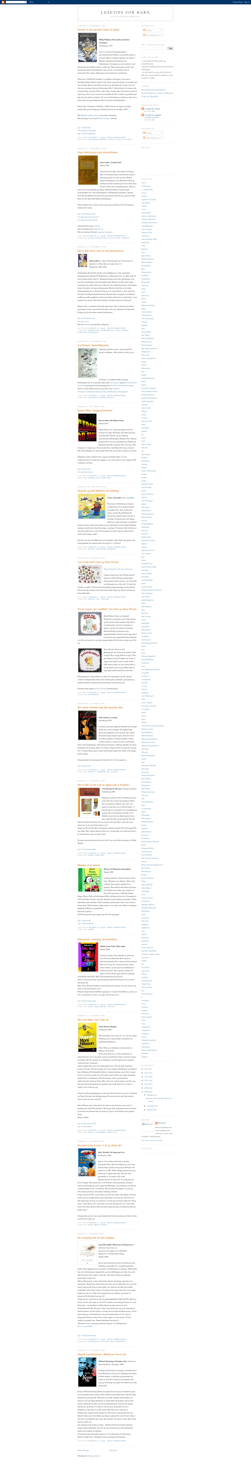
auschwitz (145, 242)
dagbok (144, 325)
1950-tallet (145, 186)
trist (143, 990)
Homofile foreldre (148, 540)
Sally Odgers (146, 888)
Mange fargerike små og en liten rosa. (118, 569)
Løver (143, 715)
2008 (147, 1091)
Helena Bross (146, 517)
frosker (144, 474)
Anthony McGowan (149, 222)
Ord (142, 798)
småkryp (144, 924)
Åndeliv (144, 1056)
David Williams (147, 338)
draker (143, 364)
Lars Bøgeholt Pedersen (150, 669)
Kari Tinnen (146, 616)
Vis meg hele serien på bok (88, 216)
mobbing (112, 549)
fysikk (143, 477)
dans (90, 1006)
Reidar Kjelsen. (131, 382)
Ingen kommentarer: (117, 137)
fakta (143, 424)
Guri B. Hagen (147, 500)
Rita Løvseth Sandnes (150, 858)
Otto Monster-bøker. (126, 385)
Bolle (143, 298)
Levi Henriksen (147, 695)
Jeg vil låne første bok (86, 318)
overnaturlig (146, 808)
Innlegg (148, 30)
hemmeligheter (147, 523)
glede (143, 490)
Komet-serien (146, 633)
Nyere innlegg (83, 1450)
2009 (147, 1088)
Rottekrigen (146, 871)
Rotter (143, 874)
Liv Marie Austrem (148, 706)
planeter (144, 828)
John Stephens (147, 593)
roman (143, 861)
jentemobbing (147, 580)
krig (143, 649)
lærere (143, 712)
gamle (143, 480)
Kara (117, 330)
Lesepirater (145, 679)
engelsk (144, 404)
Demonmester (107, 330)
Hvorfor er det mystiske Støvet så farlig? (99, 29)
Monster (144, 752)
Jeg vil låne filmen (85, 1126)
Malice (144, 722)
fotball (144, 467)
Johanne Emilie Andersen (151, 590)
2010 (147, 1084)
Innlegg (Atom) (94, 1455)
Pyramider (145, 838)
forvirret (144, 464)
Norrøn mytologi (148, 792)
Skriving (144, 921)
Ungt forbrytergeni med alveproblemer (98, 152)
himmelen (145, 527)
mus (112, 1341)
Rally (143, 844)
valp (143, 1023)
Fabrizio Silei (146, 421)
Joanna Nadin (146, 586)
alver (91, 238)
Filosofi (144, 447)
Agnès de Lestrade (148, 199)
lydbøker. (116, 388)
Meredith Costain (148, 742)
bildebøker (93, 694)
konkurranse (146, 639)
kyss (143, 666)
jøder (143, 603)
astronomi (145, 235)
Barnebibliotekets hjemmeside (153, 89)
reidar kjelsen (106, 397)
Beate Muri (145, 255)
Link (143, 699)
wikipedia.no (98, 229)
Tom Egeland (146, 980)
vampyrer (106, 478)
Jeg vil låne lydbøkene (86, 133)
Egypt (143, 384)
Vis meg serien (83, 321)
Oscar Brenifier (147, 801)
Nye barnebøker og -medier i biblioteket (157, 93)
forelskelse (100, 1006)
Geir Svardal (146, 487)
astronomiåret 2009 (149, 239)
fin (142, 451)
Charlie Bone (146, 315)
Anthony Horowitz (148, 219)
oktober (150, 1109)
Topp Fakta (145, 984)
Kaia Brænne (146, 606)
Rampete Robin (147, 848)
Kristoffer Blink (147, 659)
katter (143, 619)
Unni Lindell (146, 1017)
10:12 (143, 182)
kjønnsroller (146, 629)
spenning (145, 937)
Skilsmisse (145, 911)
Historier (144, 533)
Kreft (143, 646)
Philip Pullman (124, 139)
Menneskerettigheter (149, 739)
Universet (145, 1013)
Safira (143, 881)
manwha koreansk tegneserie (152, 725)
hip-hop (111, 1006)
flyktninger (100, 1132)
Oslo (143, 805)
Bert (143, 269)
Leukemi (144, 692)
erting (91, 549)
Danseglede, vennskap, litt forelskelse (97, 939)
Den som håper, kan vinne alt (93, 1019)
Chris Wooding (147, 318)
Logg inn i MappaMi (149, 96)
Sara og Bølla (128, 497)
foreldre (99, 855)
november (151, 1106)
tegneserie (145, 970)
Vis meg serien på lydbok (87, 220)
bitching (144, 285)
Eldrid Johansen (147, 394)
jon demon (93, 397)
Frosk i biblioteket (148, 470)
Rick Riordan (146, 854)
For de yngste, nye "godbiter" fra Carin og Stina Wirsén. (107, 609)
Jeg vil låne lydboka (86, 923)
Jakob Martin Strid (148, 566)
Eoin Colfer (114, 238)
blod (143, 292)
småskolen (145, 927)
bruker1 (162, 1123)
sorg (143, 931)
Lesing (144, 686)
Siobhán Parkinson (148, 907)
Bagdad (144, 249)
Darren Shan (94, 478)
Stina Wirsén (101, 688)
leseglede (145, 672)
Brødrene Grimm (148, 305)
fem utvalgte (146, 444)
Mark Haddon (146, 732)
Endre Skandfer (147, 401)
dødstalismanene (148, 378)
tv (142, 997)
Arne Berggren (147, 226)
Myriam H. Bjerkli (148, 765)
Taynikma (145, 967)
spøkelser (145, 941)
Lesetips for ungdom (153, 114)
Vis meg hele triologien (87, 130)
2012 (147, 1076)
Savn (143, 894)
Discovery (145, 355)
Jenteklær (145, 576)
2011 (147, 1080)
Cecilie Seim (146, 311)
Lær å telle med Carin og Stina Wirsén (98, 562)
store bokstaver (147, 947)
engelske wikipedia (105, 232)
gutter (143, 504)
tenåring (144, 977)
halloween (145, 507)
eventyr (105, 1341)
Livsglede (145, 709)
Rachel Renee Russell (150, 841)
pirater (144, 825)
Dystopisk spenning (151, 117)
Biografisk (145, 282)
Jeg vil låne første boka (87, 213)
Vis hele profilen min (151, 1140)
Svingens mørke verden (150, 954)
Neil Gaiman (112, 772)
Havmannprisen (147, 513)
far (142, 434)
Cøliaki (144, 322)
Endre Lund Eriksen (149, 398)
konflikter (101, 549)
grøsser (101, 772)
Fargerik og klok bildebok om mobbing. (99, 490)
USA (143, 1020)
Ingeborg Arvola (147, 550)
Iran (143, 557)
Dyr (142, 371)
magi (143, 719)
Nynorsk (144, 795)
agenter (144, 196)
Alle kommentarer (152, 35)
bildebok (145, 275)
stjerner (144, 944)
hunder (144, 547)
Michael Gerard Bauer (150, 745)
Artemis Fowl (101, 238)
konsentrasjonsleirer (149, 643)
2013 (147, 1072)
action (143, 192)
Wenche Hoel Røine (149, 1050)
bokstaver (145, 295)
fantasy (112, 139)
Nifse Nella (145, 788)
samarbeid (145, 891)
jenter (143, 583)
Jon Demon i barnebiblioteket (93, 345)
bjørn (143, 288)
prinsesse (120, 1341)
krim (143, 653)
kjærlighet (145, 626)
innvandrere (146, 553)
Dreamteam (145, 368)
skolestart (145, 917)
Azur (143, 245)
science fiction (147, 897)
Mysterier (145, 768)
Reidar (80, 385)
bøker (143, 308)
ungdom (125, 238)
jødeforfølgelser (147, 600)
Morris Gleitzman (148, 755)
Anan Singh (146, 212)
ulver (143, 1003)
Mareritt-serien (147, 729)
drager (143, 361)
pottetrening (146, 831)
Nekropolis (145, 785)
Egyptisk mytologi (148, 388)
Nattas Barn (146, 778)
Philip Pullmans (104, 118)
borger (144, 302)
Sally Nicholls (147, 884)
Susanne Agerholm (148, 950)
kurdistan (111, 1132)
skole (143, 914)
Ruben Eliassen (147, 878)
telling (105, 599)
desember (151, 1095)
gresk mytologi (147, 494)
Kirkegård (145, 623)
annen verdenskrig (148, 216)
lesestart (144, 682)
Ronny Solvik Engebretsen (152, 864)
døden (97, 1225)
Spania (144, 934)
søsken (144, 960)
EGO (143, 381)
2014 (147, 1069)
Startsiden (113, 1450)
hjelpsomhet (146, 537)
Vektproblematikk (148, 1040)
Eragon (144, 411)
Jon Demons (114, 382)
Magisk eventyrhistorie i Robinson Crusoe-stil (102, 1354)
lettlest (144, 689)
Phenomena (146, 818)
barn (90, 1132)
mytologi (145, 772)
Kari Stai (144, 613)
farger (91, 599)
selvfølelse (145, 901)
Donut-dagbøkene (148, 358)
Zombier (144, 1053)
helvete (144, 520)
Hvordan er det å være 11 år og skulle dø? (100, 1145)
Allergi (144, 206)
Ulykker (144, 1007)
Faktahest (145, 427)
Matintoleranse (147, 735)
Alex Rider (145, 202)
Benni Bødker (147, 262)
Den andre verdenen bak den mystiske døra (100, 707)
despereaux (94, 1341)
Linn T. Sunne (147, 702)
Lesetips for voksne (152, 108)
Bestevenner (146, 272)
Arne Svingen (146, 229)
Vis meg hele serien (85, 472)
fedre (91, 855)
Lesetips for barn (125, 12)
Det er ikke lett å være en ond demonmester (101, 250)
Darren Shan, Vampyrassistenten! (95, 410)
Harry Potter (146, 510)
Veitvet (144, 1037)
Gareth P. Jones (147, 484)
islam (143, 560)
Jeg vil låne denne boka (87, 849)
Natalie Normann (148, 775)
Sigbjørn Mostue (148, 904)
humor (91, 929)
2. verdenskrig (147, 189)
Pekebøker (145, 815)
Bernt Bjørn (146, 265)
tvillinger (145, 1000)
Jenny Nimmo (146, 573)
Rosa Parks (145, 868)
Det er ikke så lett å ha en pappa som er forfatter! (103, 784)
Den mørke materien (92, 115)
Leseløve (145, 676)
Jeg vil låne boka (84, 127)
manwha (87, 324)
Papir (143, 811)
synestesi (145, 957)
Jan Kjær (144, 570)
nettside (97, 226)
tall (98, 599)
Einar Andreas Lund (149, 391)
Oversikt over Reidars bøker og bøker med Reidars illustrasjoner (103, 391)
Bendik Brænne (147, 259)
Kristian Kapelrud (148, 656)
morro (143, 758)
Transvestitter (146, 987)
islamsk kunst (146, 563)
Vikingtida (145, 1046)
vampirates (145, 1030)
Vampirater (145, 1026)
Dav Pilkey (145, 335)
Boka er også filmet (85, 1326)
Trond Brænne (147, 993)
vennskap (145, 1043)
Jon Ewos (114, 385)
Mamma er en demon (89, 865)
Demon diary (94, 330)
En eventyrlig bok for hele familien (96, 1237)
